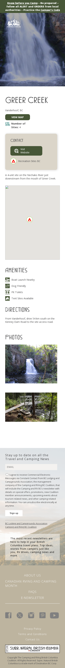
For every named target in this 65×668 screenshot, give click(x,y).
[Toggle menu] (58, 23)
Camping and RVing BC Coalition (21, 527)
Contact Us (32, 639)
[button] (29, 219)
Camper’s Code (50, 10)
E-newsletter (32, 598)
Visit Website (24, 150)
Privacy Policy (32, 628)
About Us (32, 575)
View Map (17, 117)
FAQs (32, 592)
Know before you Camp (22, 3)
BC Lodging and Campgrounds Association (26, 523)
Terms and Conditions (32, 634)
